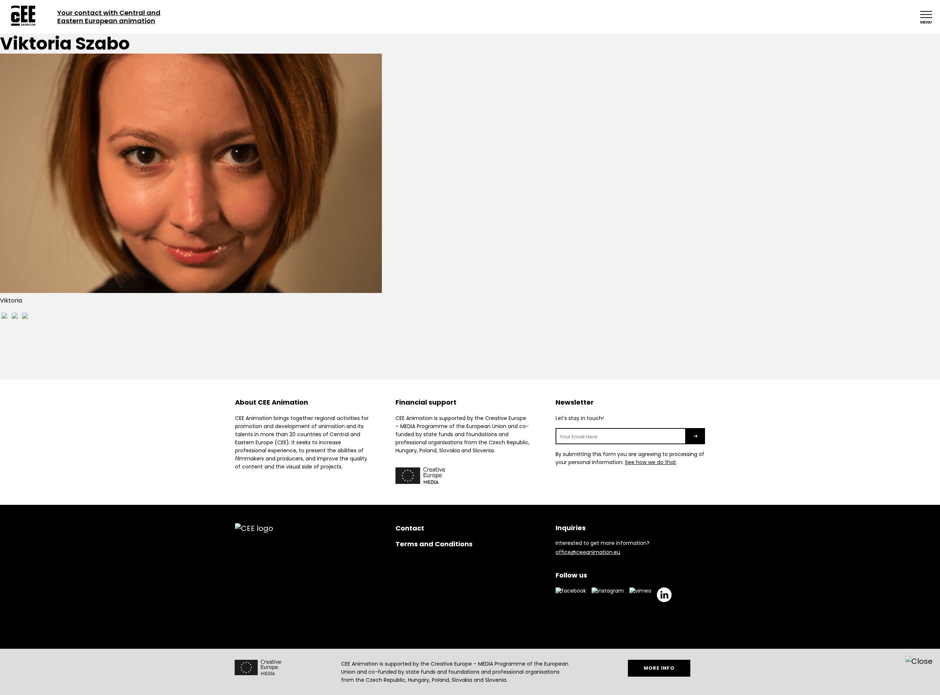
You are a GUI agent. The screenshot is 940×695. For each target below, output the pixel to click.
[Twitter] (15, 317)
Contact (409, 528)
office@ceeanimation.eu (588, 552)
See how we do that (650, 462)
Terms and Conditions (434, 544)
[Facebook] (5, 317)
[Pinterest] (26, 317)
